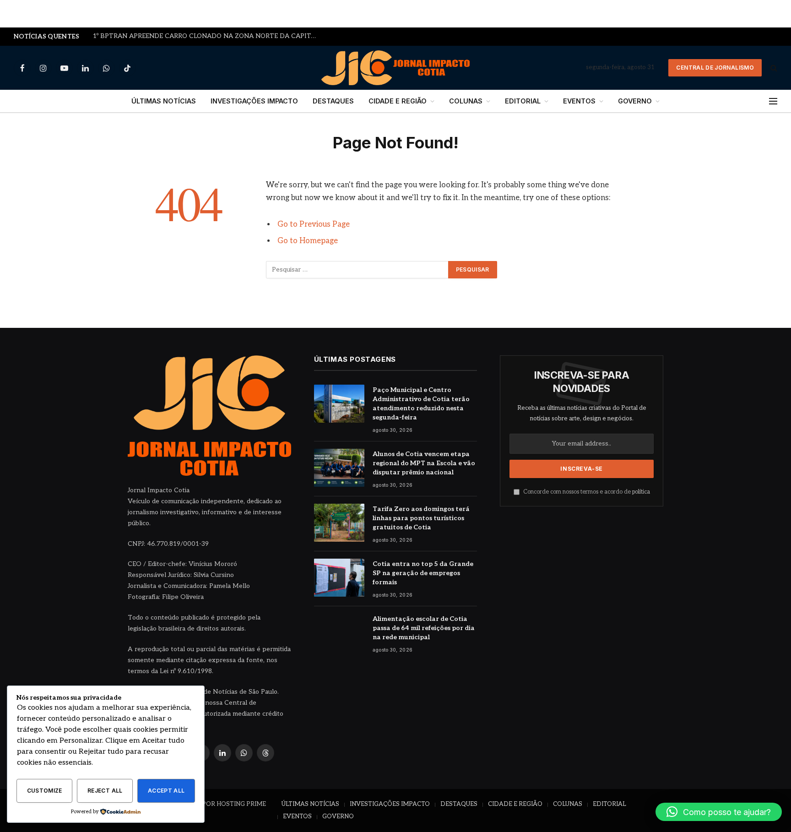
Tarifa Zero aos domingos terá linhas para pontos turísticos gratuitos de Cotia (421, 518)
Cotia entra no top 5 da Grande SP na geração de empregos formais (423, 573)
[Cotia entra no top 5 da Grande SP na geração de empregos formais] (339, 578)
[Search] (773, 68)
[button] (719, 812)
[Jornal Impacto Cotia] (395, 68)
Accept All (166, 790)
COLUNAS (465, 101)
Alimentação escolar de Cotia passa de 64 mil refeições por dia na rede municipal (424, 628)
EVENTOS (579, 101)
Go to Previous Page (313, 224)
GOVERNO (635, 101)
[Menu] (773, 101)
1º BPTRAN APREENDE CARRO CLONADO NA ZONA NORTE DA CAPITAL (206, 36)
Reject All (105, 790)
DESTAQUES (333, 101)
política (641, 492)
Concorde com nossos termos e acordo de (586, 492)
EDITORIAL (523, 101)
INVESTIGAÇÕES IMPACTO (254, 101)
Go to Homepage (307, 240)
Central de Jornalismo (715, 67)
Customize (44, 790)
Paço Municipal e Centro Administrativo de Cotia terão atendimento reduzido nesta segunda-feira (421, 403)
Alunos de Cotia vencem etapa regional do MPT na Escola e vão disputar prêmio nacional (424, 463)
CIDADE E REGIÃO (397, 101)
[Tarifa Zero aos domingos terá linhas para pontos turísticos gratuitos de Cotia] (339, 523)
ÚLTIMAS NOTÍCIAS (163, 101)
